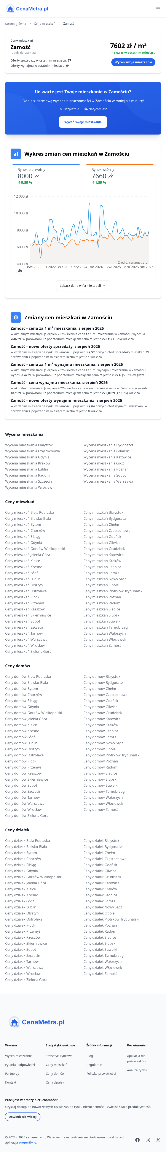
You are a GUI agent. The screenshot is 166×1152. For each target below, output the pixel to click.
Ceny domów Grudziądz (103, 712)
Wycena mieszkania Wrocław (28, 487)
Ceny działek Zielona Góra (26, 979)
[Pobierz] (20, 271)
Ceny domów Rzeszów (23, 773)
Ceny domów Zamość (100, 809)
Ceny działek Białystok (101, 840)
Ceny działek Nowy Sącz (102, 907)
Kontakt (10, 1082)
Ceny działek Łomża (99, 901)
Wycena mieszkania (24, 434)
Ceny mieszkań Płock (22, 597)
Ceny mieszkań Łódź (21, 572)
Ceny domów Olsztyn (22, 749)
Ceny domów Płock (20, 761)
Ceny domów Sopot (21, 785)
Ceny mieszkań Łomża (101, 572)
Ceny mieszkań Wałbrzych (104, 633)
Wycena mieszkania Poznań (106, 469)
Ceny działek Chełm (99, 852)
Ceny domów (17, 665)
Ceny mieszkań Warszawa (26, 639)
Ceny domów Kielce (21, 725)
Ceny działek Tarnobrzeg (103, 955)
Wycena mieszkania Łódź (103, 463)
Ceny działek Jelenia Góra (25, 883)
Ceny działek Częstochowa (104, 858)
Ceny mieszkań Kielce (22, 560)
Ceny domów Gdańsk (100, 700)
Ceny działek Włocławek (102, 967)
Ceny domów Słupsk (100, 779)
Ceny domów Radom (100, 767)
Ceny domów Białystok (101, 676)
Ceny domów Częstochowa (105, 694)
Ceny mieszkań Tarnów (24, 633)
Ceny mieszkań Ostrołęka (26, 591)
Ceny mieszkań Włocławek (104, 639)
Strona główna (15, 24)
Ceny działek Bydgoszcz (102, 846)
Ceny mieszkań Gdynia (23, 542)
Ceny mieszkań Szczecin (24, 627)
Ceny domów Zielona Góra (26, 815)
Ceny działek (17, 829)
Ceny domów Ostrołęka (24, 755)
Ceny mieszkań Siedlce (101, 609)
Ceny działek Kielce (20, 889)
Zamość (68, 23)
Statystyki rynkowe (59, 1056)
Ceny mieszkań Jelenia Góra (27, 554)
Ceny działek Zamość (100, 973)
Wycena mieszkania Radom (27, 475)
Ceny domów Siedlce (100, 773)
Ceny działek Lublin (20, 907)
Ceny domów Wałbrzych (103, 797)
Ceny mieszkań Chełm (101, 524)
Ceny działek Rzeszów (23, 937)
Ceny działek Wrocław (23, 973)
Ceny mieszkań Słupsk (101, 615)
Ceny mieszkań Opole (101, 585)
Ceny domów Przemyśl (23, 767)
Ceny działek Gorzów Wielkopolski (33, 877)
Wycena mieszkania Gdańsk (106, 451)
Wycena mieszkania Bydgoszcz (108, 445)
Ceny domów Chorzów (23, 694)
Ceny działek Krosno (21, 895)
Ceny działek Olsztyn (22, 913)
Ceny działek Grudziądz (102, 877)
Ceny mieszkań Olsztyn (24, 585)
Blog (89, 1056)
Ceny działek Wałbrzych (102, 961)
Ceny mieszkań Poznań (102, 597)
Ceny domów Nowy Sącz (103, 743)
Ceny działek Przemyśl (23, 931)
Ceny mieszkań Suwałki (102, 621)
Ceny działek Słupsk (99, 943)
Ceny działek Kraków (100, 889)
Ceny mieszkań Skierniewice (28, 615)
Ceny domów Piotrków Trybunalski (111, 755)
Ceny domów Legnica (100, 731)
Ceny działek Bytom (21, 852)
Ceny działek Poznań (100, 925)
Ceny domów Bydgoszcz (103, 682)
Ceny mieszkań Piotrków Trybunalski (113, 591)
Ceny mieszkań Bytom (23, 524)
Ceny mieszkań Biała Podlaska (29, 512)
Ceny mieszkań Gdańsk (102, 536)
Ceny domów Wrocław (23, 809)
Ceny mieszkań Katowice (103, 554)
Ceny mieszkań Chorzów (25, 530)
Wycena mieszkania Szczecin (28, 481)
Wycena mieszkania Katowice (107, 457)
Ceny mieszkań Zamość (102, 645)
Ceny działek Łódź (19, 901)
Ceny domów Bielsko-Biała (26, 682)
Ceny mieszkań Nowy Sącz (104, 579)
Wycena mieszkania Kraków (28, 463)
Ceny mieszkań (45, 23)
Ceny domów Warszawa (24, 803)
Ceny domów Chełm (99, 688)
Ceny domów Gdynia (22, 706)
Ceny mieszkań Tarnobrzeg (105, 627)
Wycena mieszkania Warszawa (108, 481)
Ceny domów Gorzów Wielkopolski (33, 712)
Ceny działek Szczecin (22, 955)
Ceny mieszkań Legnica (102, 566)
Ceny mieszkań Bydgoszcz (104, 518)
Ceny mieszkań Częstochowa (107, 530)
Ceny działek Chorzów (23, 858)
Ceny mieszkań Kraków (102, 560)
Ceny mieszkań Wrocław (25, 645)
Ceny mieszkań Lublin (22, 579)
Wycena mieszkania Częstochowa (32, 451)
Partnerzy (12, 1073)
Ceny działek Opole (99, 913)
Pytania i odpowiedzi (20, 1065)
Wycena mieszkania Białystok (29, 445)
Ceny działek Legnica (100, 895)
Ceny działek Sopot (20, 949)
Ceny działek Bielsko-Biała (26, 846)
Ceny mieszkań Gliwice (101, 542)
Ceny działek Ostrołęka (24, 919)
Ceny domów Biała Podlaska (28, 676)
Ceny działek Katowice (101, 883)
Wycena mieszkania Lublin (26, 469)
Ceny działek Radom (99, 931)
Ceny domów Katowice (102, 718)
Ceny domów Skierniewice (26, 779)
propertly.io (27, 1142)
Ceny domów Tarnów (22, 797)
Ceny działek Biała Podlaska (27, 840)
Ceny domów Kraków (100, 725)
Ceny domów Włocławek (103, 803)
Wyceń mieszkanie (18, 1056)
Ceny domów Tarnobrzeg (104, 791)
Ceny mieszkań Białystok (103, 512)
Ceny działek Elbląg (20, 864)
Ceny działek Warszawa (24, 967)
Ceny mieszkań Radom (101, 603)
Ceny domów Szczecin (23, 791)
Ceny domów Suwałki (100, 785)
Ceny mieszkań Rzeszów (25, 609)
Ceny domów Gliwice (100, 706)
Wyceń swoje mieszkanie (83, 122)
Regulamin (94, 1065)
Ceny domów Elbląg (21, 700)
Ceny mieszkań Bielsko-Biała (28, 518)
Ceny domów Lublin (21, 743)
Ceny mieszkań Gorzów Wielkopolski (35, 548)
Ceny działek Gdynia (21, 870)
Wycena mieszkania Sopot (104, 475)
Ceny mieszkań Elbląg (22, 536)
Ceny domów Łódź (20, 737)
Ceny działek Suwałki (100, 949)
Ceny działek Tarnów (22, 961)
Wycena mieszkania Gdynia (27, 457)
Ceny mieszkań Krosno (23, 566)
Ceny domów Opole (99, 749)
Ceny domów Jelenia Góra (26, 718)
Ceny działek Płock (20, 925)
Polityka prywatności (101, 1073)
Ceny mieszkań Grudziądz (104, 548)
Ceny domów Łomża (100, 737)
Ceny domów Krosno (22, 731)
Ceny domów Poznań (100, 761)
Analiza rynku (137, 1070)
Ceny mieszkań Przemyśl (25, 603)
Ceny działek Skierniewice (26, 943)
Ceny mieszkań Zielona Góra (28, 651)
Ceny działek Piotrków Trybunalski (111, 919)
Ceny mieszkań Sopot (22, 621)
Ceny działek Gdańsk (100, 864)
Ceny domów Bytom (21, 688)
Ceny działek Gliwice (99, 870)
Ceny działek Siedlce (99, 937)
